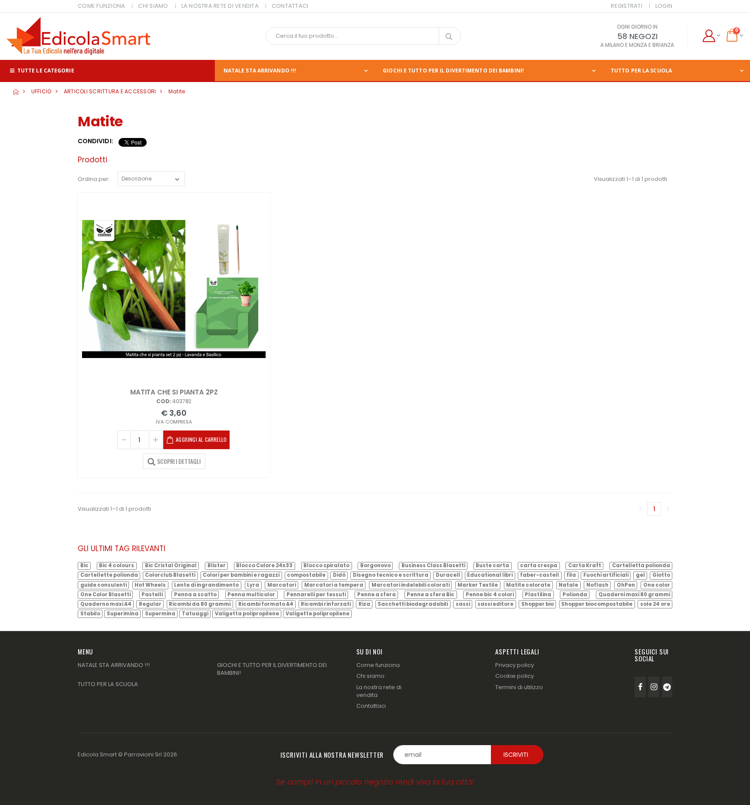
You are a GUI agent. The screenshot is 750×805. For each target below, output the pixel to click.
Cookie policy (514, 676)
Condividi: (95, 141)
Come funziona (378, 665)
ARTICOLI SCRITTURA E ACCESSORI (110, 91)
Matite (176, 91)
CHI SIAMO (153, 6)
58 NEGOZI (637, 36)
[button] (711, 36)
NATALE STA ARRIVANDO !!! (260, 70)
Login (663, 6)
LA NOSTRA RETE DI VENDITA (220, 6)
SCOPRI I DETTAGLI (179, 461)
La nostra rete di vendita (378, 691)
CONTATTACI (290, 6)
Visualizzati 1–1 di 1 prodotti (630, 179)
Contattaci (371, 706)
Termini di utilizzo (519, 687)
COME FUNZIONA (101, 6)
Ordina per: (94, 179)
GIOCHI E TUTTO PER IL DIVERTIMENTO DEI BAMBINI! (453, 70)
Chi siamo (370, 676)
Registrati (626, 6)
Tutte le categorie (45, 70)
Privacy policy (514, 665)
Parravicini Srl (143, 754)
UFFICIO (41, 91)
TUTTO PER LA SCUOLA (641, 70)
